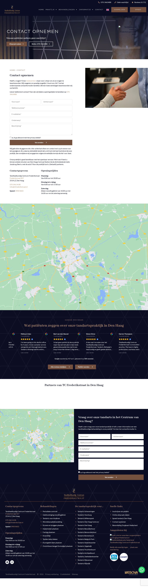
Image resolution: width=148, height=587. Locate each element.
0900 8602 (19, 191)
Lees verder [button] (48, 353)
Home (41, 9)
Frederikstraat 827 (17, 178)
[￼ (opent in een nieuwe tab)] (131, 574)
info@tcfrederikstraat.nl (19, 187)
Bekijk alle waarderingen (119, 547)
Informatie (85, 9)
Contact (99, 9)
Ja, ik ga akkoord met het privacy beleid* (26, 138)
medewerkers (31, 81)
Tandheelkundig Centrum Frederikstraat (125, 542)
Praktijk (50, 9)
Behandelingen (67, 9)
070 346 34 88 (15, 184)
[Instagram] (12, 562)
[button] (141, 570)
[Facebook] (7, 562)
